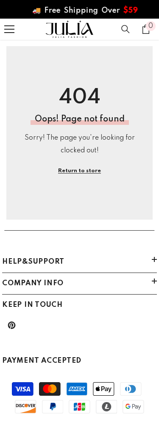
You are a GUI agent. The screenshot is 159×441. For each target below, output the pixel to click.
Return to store (79, 171)
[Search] (125, 29)
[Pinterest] (11, 325)
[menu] (9, 29)
